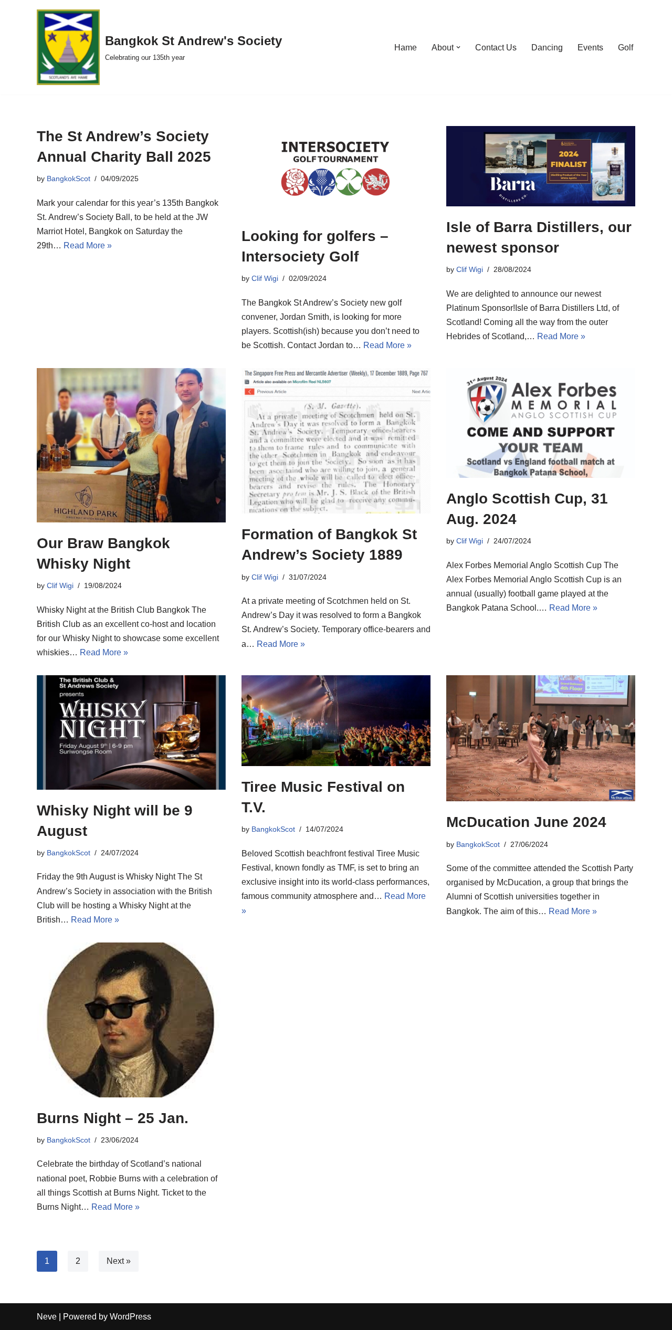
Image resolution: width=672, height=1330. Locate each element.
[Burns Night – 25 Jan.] (131, 1019)
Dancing (547, 47)
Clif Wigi (264, 278)
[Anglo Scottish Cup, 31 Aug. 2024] (540, 423)
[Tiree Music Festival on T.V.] (336, 720)
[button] (458, 47)
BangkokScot (68, 178)
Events (590, 47)
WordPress (130, 1316)
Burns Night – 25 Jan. (112, 1118)
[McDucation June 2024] (540, 738)
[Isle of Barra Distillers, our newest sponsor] (540, 166)
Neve (47, 1316)
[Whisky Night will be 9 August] (131, 732)
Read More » (88, 245)
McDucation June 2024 (526, 822)
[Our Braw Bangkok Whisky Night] (131, 445)
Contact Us (496, 47)
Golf (625, 47)
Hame (405, 47)
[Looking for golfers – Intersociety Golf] (336, 170)
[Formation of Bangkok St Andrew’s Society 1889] (336, 441)
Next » (119, 1260)
